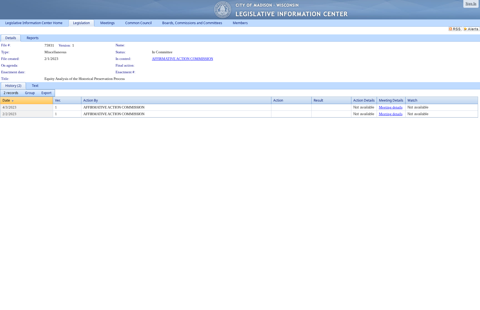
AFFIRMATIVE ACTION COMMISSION (182, 59)
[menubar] (27, 93)
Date (6, 100)
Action (278, 100)
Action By (90, 100)
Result (318, 100)
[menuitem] (11, 93)
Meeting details (390, 107)
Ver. (58, 100)
